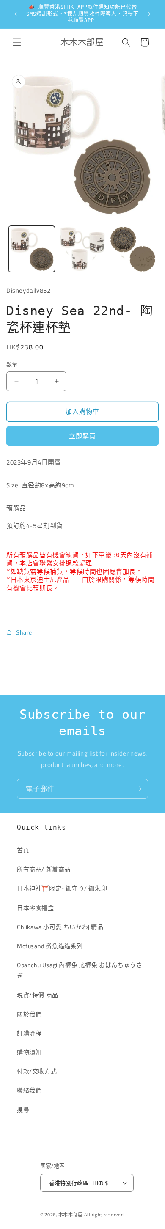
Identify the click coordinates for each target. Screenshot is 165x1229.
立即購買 (82, 436)
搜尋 (23, 1109)
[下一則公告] (149, 14)
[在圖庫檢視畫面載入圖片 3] (133, 249)
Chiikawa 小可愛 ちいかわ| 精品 (63, 926)
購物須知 (29, 1052)
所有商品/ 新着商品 (44, 869)
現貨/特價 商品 (37, 994)
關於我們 (29, 1013)
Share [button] (24, 632)
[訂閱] (138, 789)
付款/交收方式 (37, 1071)
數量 (12, 364)
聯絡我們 (29, 1090)
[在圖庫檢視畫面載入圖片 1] (31, 249)
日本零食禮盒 (35, 907)
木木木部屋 (70, 1214)
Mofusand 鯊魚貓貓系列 (50, 945)
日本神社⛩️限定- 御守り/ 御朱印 (62, 888)
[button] (17, 42)
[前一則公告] (15, 14)
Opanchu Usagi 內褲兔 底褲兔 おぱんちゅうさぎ (79, 970)
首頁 (23, 850)
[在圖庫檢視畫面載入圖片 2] (82, 249)
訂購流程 (29, 1032)
